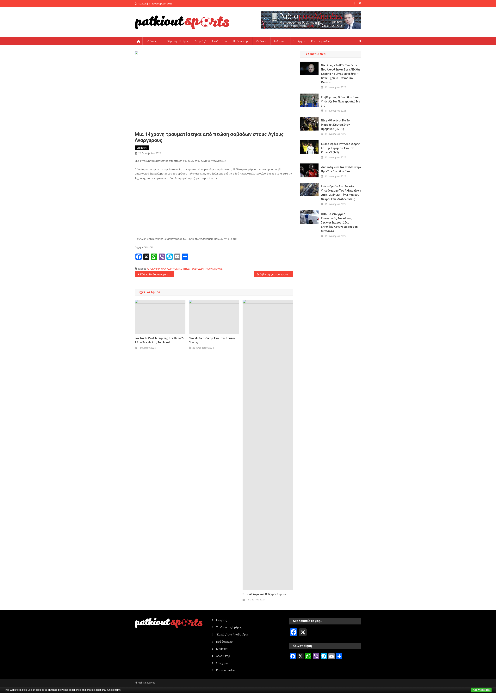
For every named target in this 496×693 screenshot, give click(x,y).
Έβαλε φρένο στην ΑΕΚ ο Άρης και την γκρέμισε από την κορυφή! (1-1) (340, 148)
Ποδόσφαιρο (241, 41)
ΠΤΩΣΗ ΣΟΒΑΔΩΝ (193, 268)
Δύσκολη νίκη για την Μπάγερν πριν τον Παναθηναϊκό (341, 169)
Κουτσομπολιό (320, 41)
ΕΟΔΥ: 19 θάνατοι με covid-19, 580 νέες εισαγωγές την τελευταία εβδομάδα (157, 274)
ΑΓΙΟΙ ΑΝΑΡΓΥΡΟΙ (156, 268)
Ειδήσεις (151, 41)
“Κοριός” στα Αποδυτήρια (211, 41)
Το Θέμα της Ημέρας (176, 41)
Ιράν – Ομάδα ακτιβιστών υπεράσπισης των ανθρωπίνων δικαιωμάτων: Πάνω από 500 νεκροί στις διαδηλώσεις (341, 193)
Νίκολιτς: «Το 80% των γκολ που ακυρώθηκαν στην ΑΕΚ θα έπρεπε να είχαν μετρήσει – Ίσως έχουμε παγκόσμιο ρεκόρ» (340, 74)
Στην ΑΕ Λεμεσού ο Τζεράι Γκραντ (264, 594)
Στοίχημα (299, 41)
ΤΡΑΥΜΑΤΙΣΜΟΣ (213, 268)
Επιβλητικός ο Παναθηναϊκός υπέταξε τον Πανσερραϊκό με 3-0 (340, 101)
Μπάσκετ (261, 41)
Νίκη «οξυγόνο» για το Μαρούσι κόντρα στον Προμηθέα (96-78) (335, 125)
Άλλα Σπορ (280, 41)
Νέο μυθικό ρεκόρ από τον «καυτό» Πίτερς (212, 340)
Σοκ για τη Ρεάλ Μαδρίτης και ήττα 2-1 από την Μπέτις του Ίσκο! (159, 340)
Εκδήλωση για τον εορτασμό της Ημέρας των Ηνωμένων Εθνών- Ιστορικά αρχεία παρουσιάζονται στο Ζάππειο (275, 274)
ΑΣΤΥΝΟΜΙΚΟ (175, 268)
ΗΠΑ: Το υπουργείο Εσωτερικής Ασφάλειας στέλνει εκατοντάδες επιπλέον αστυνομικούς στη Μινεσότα (339, 222)
